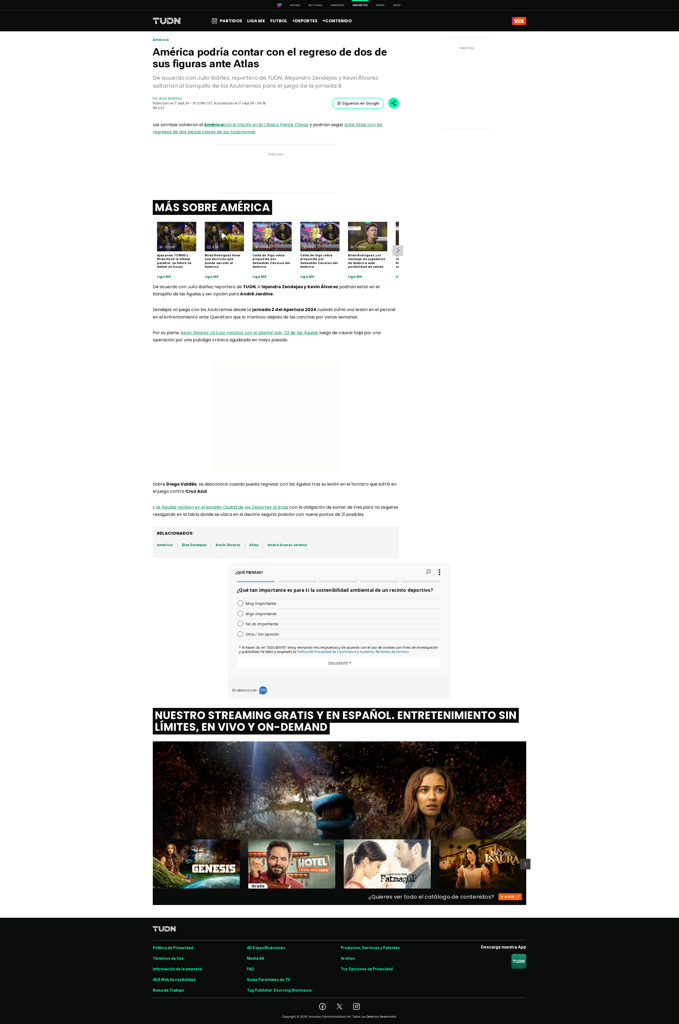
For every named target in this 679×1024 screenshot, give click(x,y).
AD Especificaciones (266, 948)
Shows (295, 5)
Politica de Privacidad (173, 948)
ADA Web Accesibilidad (174, 980)
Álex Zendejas (194, 545)
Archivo (348, 958)
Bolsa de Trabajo (168, 990)
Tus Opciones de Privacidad (367, 969)
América (161, 40)
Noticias (315, 5)
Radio (380, 5)
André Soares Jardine (287, 545)
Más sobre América (212, 207)
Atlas (254, 545)
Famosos (337, 5)
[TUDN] (167, 21)
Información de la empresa (177, 969)
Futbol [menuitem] (278, 21)
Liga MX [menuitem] (256, 21)
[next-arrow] (398, 250)
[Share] (393, 103)
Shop (397, 5)
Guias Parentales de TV (268, 980)
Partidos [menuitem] (231, 21)
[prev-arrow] (149, 864)
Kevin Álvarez (228, 545)
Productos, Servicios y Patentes (370, 948)
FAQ (250, 969)
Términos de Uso (168, 958)
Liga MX (164, 277)
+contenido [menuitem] (337, 21)
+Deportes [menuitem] (304, 21)
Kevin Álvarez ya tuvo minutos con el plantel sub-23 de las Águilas (249, 333)
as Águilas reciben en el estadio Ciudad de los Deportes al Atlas (222, 507)
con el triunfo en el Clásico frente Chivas (256, 125)
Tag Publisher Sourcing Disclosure (279, 990)
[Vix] (519, 21)
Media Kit (255, 958)
